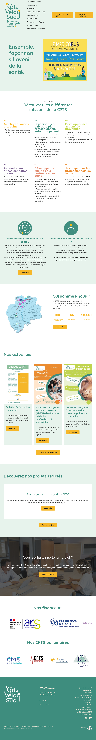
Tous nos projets (48, 525)
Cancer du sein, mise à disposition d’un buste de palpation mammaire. (77, 412)
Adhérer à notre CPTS (84, 712)
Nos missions (32, 5)
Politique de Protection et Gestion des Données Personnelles (30, 726)
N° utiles (41, 22)
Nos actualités (32, 19)
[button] (62, 15)
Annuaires (30, 22)
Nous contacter (32, 25)
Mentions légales (8, 726)
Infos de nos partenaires (36, 29)
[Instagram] (85, 718)
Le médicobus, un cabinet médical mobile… (36, 13)
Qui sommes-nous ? (34, 2)
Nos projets (31, 8)
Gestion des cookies (26, 728)
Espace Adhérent (86, 714)
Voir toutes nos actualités (48, 452)
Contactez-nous (48, 574)
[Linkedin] (90, 718)
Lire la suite (12, 428)
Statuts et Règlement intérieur (11, 728)
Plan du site (51, 726)
